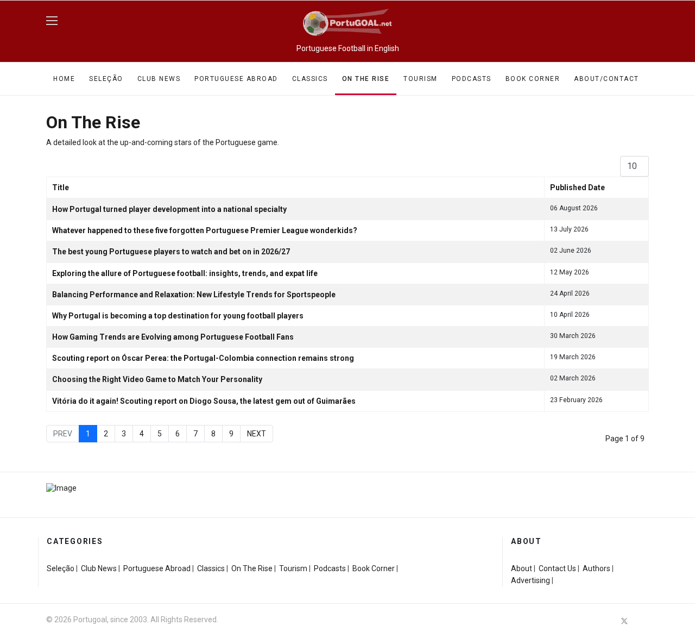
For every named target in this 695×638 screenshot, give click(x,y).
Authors (596, 568)
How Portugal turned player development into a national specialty (169, 209)
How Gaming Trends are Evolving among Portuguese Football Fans (173, 337)
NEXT (256, 433)
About (521, 568)
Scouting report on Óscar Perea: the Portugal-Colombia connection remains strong (203, 358)
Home (64, 79)
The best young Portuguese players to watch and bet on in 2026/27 (171, 251)
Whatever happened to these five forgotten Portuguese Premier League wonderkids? (204, 230)
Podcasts (471, 79)
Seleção (106, 79)
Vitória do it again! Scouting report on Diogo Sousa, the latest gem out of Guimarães (204, 401)
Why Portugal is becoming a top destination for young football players (178, 315)
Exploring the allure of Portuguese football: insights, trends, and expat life (185, 273)
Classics (310, 79)
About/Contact (606, 79)
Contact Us (557, 568)
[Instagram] (644, 621)
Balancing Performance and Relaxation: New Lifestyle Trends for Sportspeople (194, 294)
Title (60, 187)
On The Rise (366, 79)
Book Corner (533, 79)
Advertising (530, 580)
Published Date (577, 187)
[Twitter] (624, 621)
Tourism (420, 79)
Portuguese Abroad (236, 79)
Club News (159, 79)
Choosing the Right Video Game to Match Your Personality (157, 379)
